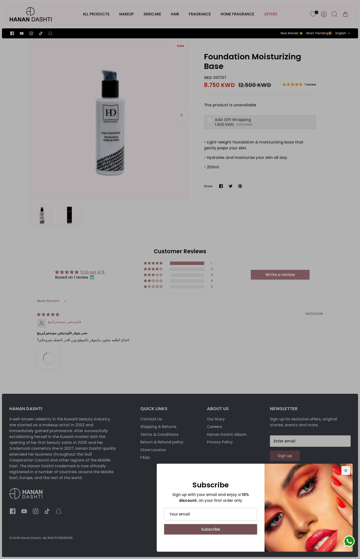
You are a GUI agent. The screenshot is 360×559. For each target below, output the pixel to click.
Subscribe (210, 529)
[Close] (345, 470)
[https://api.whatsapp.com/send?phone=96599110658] (349, 542)
